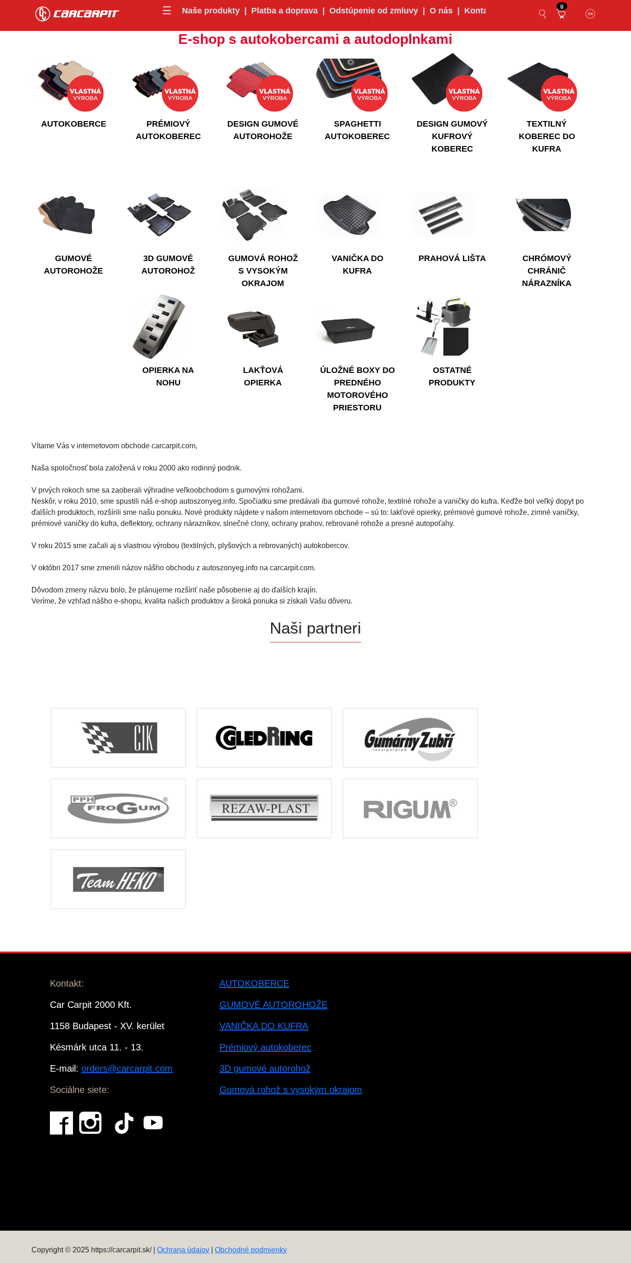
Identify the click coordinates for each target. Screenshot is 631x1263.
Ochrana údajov (183, 1250)
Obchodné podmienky (251, 1250)
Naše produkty (211, 10)
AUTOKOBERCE (254, 983)
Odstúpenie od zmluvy (373, 10)
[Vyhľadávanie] (543, 14)
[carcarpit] (77, 13)
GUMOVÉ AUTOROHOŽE (273, 1005)
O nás (441, 10)
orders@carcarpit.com (127, 1068)
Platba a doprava (284, 10)
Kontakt (479, 10)
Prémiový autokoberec (265, 1047)
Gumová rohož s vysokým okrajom (290, 1090)
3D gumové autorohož (264, 1068)
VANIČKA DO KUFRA (263, 1026)
